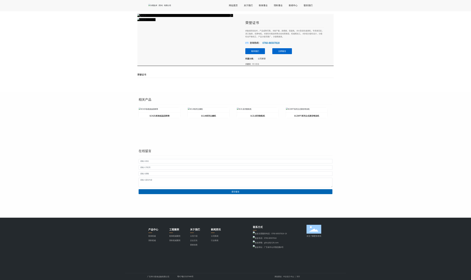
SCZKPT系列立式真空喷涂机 (306, 116)
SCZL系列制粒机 (257, 116)
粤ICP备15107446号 (185, 276)
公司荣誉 (262, 59)
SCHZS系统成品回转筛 (160, 116)
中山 (292, 276)
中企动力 (286, 276)
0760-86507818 (271, 43)
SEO (298, 276)
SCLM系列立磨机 (208, 116)
